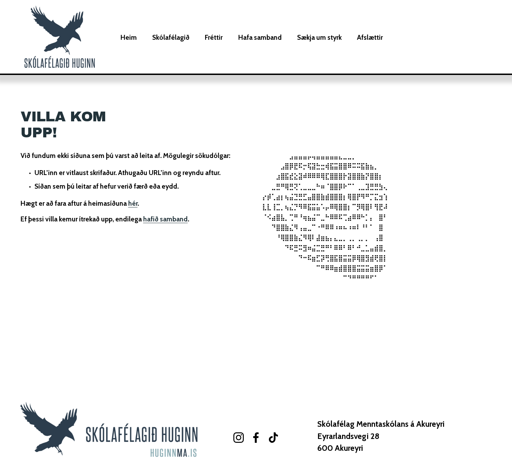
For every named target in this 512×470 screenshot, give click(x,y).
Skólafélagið (170, 37)
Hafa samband (260, 37)
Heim (129, 37)
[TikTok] (273, 437)
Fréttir (214, 37)
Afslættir (370, 37)
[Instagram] (238, 437)
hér (133, 203)
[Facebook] (256, 437)
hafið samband (165, 219)
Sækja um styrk (319, 37)
